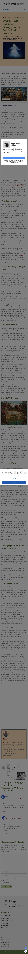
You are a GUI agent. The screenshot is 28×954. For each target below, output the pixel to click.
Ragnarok (4, 127)
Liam (23, 17)
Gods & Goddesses (7, 916)
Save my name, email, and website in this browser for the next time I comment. (14, 880)
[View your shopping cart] (24, 10)
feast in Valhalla (12, 187)
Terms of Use (5, 944)
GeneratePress (20, 951)
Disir (22, 255)
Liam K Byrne (7, 742)
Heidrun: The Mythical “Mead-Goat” (17, 767)
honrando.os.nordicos (18, 687)
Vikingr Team (5, 939)
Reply (4, 811)
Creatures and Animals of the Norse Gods (11, 775)
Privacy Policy (5, 942)
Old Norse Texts (6, 925)
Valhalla (19, 186)
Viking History (5, 928)
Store (3, 937)
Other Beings (7, 17)
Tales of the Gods (6, 920)
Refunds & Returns (7, 947)
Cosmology (4, 923)
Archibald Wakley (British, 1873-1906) (12, 426)
